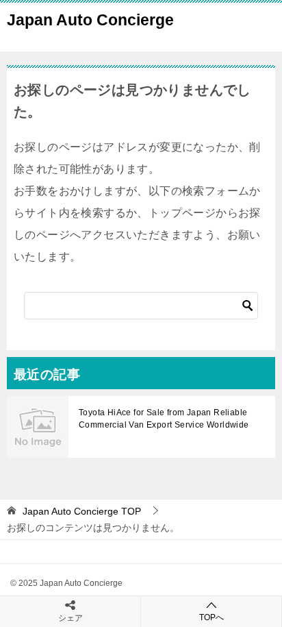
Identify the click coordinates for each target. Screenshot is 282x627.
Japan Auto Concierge (90, 20)
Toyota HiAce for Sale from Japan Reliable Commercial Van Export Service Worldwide (164, 419)
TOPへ (211, 617)
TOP (82, 511)
